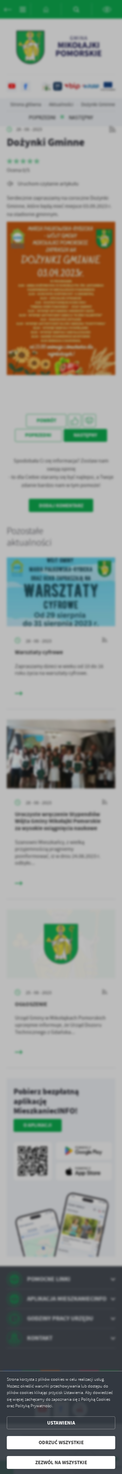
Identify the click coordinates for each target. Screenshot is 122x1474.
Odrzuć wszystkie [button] (61, 1442)
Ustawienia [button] (61, 1422)
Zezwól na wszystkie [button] (61, 1462)
